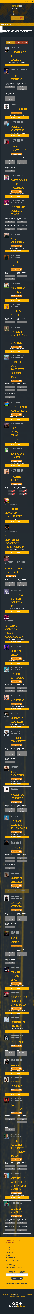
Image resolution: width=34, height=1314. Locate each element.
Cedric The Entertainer (15, 570)
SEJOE (14, 1064)
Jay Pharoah (17, 1107)
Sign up (25, 1)
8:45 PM (21, 276)
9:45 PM (10, 163)
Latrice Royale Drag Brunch (16, 433)
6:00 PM (21, 1052)
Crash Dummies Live (17, 975)
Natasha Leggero (17, 796)
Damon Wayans (16, 1210)
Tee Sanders (17, 773)
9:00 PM (10, 99)
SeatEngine (21, 1306)
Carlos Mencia (16, 904)
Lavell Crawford (18, 148)
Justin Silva (15, 652)
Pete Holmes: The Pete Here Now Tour (18, 1148)
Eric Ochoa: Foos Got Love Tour (19, 1000)
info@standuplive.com (17, 14)
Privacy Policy (8, 1295)
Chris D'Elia (15, 263)
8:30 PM (21, 1055)
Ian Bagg (17, 1042)
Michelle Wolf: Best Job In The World (18, 1183)
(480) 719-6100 (17, 12)
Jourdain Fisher (17, 1023)
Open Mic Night (17, 313)
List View (10, 42)
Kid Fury (17, 700)
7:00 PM (21, 86)
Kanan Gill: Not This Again (18, 824)
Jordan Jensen (16, 879)
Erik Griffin (16, 77)
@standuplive (10, 1285)
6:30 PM (10, 96)
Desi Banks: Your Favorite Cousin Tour (19, 369)
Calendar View (22, 42)
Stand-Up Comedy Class (17, 210)
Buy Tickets (17, 65)
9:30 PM (21, 89)
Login (31, 1)
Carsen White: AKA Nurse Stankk (19, 337)
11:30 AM (10, 221)
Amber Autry (15, 478)
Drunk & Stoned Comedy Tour (16, 600)
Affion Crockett (18, 739)
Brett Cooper (16, 1084)
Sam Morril (15, 940)
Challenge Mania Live (19, 408)
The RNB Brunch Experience (14, 512)
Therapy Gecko (17, 455)
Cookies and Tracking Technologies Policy (20, 1296)
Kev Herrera (17, 240)
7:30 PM (10, 86)
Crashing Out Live (17, 290)
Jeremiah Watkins (18, 719)
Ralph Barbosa (17, 675)
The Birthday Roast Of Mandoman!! (14, 541)
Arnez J (16, 847)
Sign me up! (17, 1278)
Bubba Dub (18, 109)
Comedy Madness (17, 128)
